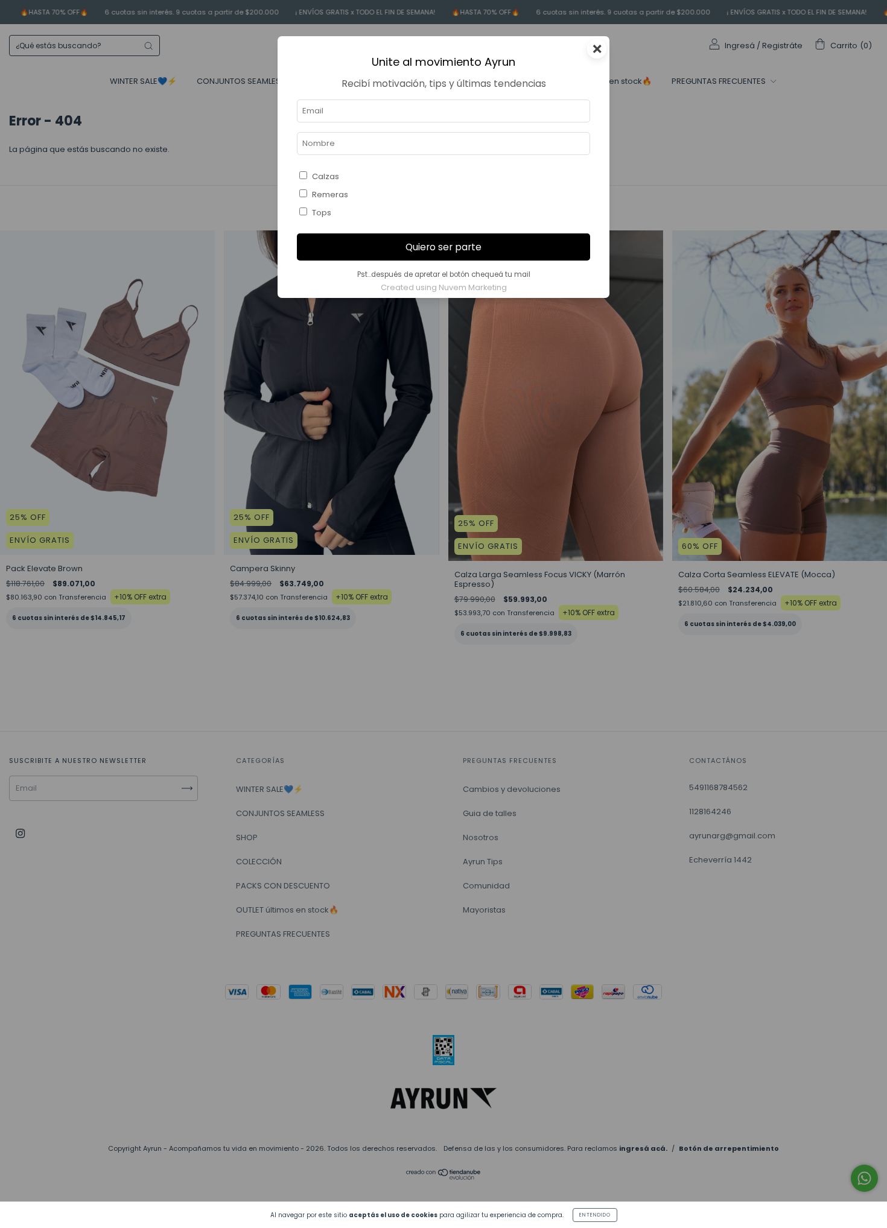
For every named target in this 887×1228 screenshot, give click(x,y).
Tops (321, 212)
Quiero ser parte (443, 247)
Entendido (595, 1215)
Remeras (330, 194)
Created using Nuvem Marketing (444, 287)
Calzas (325, 176)
